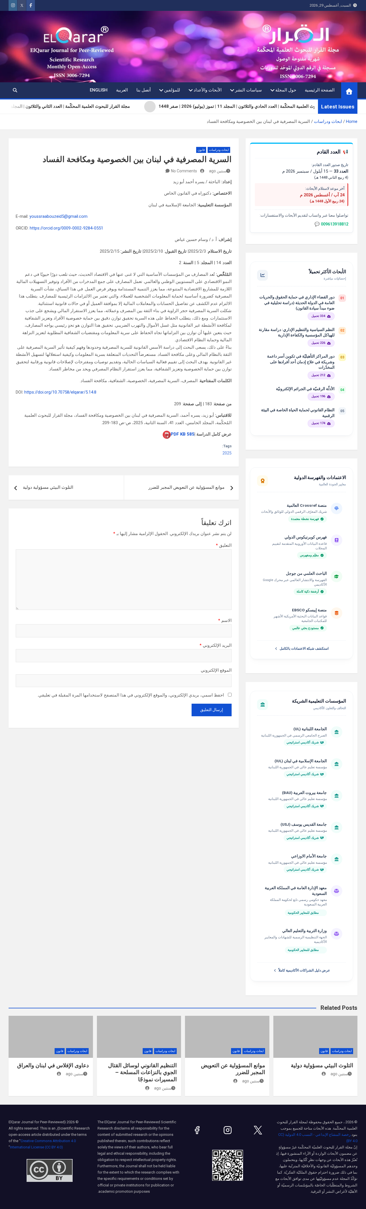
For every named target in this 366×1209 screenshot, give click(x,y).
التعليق (224, 545)
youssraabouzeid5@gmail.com (58, 216)
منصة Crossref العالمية (307, 505)
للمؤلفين (172, 90)
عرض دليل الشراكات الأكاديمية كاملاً (304, 970)
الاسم (225, 620)
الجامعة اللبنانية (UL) (310, 729)
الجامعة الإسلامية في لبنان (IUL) (300, 761)
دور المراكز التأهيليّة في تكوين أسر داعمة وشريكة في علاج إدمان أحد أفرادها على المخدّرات (301, 362)
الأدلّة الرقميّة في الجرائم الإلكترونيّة (305, 388)
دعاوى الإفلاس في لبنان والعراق (53, 1065)
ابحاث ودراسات (219, 150)
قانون (201, 150)
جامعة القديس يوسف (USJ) (304, 824)
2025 (227, 453)
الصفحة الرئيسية (320, 90)
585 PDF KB (182, 434)
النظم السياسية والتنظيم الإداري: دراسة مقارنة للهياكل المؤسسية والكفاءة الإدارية (297, 332)
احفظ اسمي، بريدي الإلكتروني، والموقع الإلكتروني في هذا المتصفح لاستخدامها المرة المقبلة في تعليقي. (130, 695)
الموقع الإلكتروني (216, 670)
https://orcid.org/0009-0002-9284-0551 (66, 228)
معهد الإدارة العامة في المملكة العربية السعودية (296, 890)
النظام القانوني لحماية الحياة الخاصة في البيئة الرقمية (298, 413)
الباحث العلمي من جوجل (306, 573)
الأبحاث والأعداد (208, 90)
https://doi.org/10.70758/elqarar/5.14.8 (60, 392)
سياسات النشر (248, 90)
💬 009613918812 (331, 224)
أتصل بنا (143, 90)
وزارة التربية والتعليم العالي (304, 930)
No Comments (184, 171)
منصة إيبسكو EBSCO (309, 610)
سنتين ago (218, 171)
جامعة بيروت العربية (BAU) (304, 792)
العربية (122, 90)
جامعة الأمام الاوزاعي (309, 856)
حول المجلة (285, 90)
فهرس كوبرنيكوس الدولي (306, 537)
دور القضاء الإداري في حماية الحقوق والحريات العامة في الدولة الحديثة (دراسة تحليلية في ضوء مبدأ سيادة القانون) (297, 302)
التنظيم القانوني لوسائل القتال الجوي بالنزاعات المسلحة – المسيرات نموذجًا (142, 1072)
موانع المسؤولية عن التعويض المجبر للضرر (186, 487)
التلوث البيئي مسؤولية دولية (48, 487)
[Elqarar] (258, 1130)
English (99, 90)
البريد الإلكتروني (216, 645)
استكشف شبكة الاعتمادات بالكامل (304, 649)
